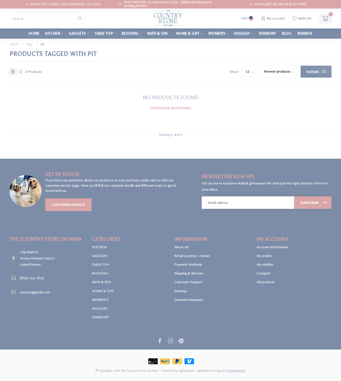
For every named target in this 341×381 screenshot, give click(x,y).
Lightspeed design (209, 371)
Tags (29, 44)
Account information (272, 247)
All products (266, 282)
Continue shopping (170, 108)
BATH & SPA (157, 33)
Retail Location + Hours (192, 256)
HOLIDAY (242, 33)
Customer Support (188, 282)
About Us (181, 247)
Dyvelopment (236, 371)
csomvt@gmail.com (35, 292)
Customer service (68, 205)
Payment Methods (188, 264)
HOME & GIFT (187, 33)
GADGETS (77, 33)
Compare (263, 273)
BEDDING (130, 33)
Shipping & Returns (188, 273)
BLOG (287, 33)
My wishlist (265, 264)
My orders (264, 256)
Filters (313, 72)
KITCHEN (52, 33)
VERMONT (267, 33)
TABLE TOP (104, 33)
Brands (304, 33)
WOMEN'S (216, 33)
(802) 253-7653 (32, 278)
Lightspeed (186, 371)
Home (34, 33)
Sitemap (180, 291)
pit (42, 44)
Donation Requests (188, 300)
